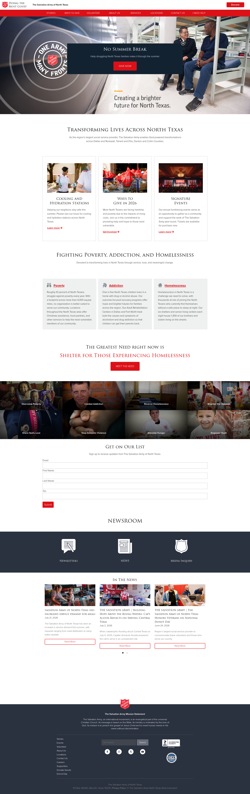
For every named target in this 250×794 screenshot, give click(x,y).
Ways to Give (72, 13)
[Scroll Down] (125, 107)
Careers (61, 762)
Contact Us (178, 13)
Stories (50, 13)
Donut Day (62, 773)
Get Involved (110, 231)
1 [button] (120, 101)
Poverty (59, 285)
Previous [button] (7, 65)
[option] (70, 614)
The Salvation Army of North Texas (50, 4)
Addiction (116, 285)
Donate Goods (64, 770)
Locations (157, 13)
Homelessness (175, 285)
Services (135, 13)
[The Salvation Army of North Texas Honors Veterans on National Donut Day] (180, 595)
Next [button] (242, 65)
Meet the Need (125, 366)
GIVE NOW (125, 66)
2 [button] (125, 101)
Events (60, 742)
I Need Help (199, 13)
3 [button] (129, 101)
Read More (70, 641)
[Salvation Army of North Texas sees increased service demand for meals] (70, 595)
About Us (114, 13)
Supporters (62, 766)
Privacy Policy (119, 788)
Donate (235, 4)
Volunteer (93, 13)
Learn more (53, 228)
